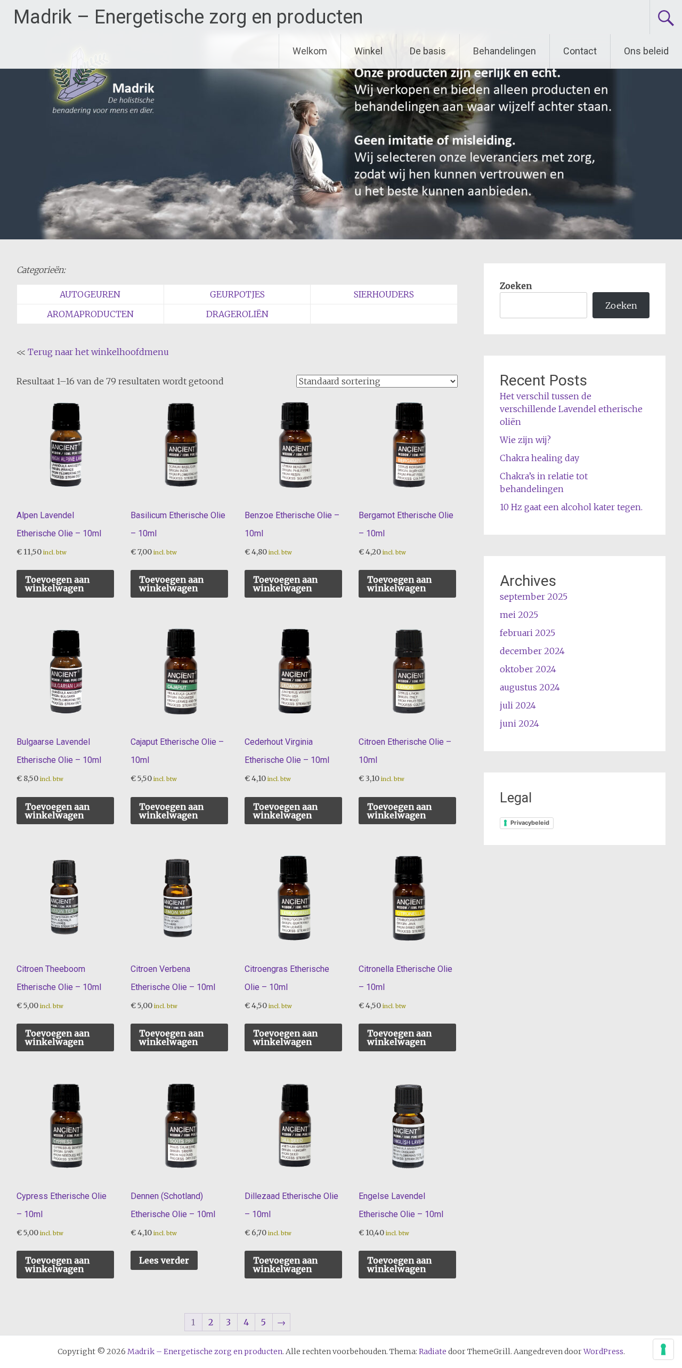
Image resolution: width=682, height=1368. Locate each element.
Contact (580, 51)
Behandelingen (504, 51)
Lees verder (164, 1260)
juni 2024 (519, 723)
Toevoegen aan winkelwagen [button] (57, 583)
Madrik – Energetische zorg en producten (188, 17)
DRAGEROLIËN (237, 314)
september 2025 (533, 596)
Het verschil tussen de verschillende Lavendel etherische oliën (571, 409)
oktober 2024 (528, 669)
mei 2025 (519, 614)
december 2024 (532, 651)
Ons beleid (646, 51)
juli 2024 (518, 705)
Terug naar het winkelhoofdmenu (98, 352)
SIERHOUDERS (384, 294)
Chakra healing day (539, 458)
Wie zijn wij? (525, 439)
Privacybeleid (529, 822)
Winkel (368, 51)
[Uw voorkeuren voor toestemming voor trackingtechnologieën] (663, 1349)
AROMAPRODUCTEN (90, 314)
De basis (428, 51)
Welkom (310, 51)
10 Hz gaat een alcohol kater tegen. (571, 507)
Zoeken (516, 285)
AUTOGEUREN (90, 294)
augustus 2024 (530, 687)
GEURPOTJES (237, 294)
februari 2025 (527, 632)
